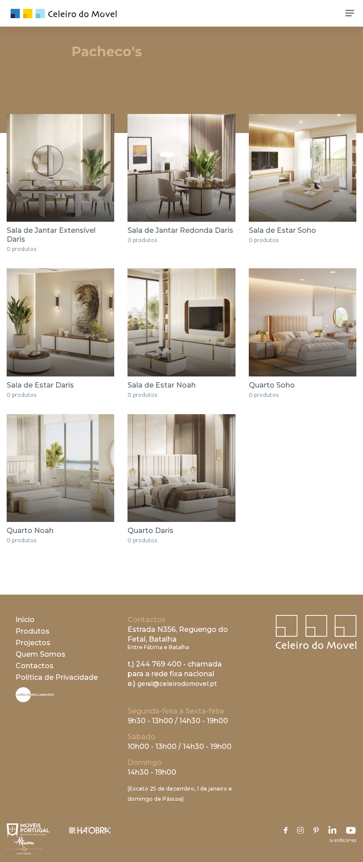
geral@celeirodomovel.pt (177, 684)
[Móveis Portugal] (28, 830)
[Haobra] (90, 830)
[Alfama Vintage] (24, 845)
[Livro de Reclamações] (34, 700)
